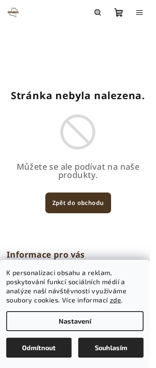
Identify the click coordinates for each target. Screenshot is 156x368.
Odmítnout (39, 347)
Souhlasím (111, 347)
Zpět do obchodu (78, 203)
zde (115, 300)
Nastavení (75, 321)
